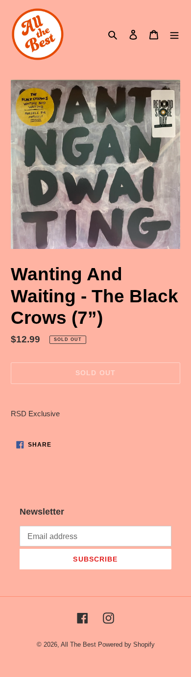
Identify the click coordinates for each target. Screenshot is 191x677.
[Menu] (174, 34)
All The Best (78, 644)
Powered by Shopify (126, 644)
